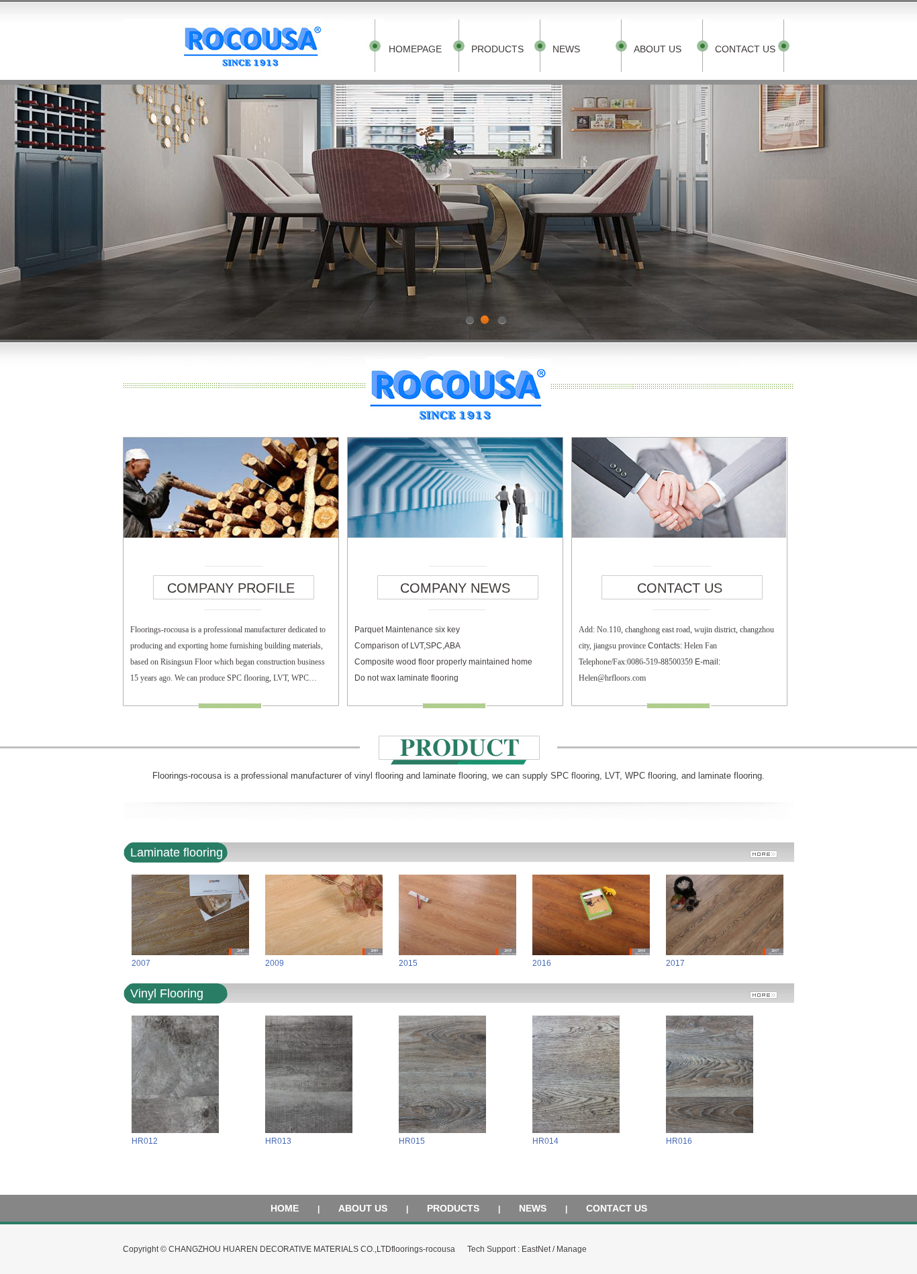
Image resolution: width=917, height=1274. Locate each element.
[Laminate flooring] (768, 850)
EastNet (536, 1249)
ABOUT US (657, 49)
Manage (572, 1249)
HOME (285, 1208)
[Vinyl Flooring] (768, 991)
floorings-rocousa (423, 1249)
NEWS (566, 49)
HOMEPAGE (415, 49)
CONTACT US (745, 49)
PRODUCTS (497, 49)
